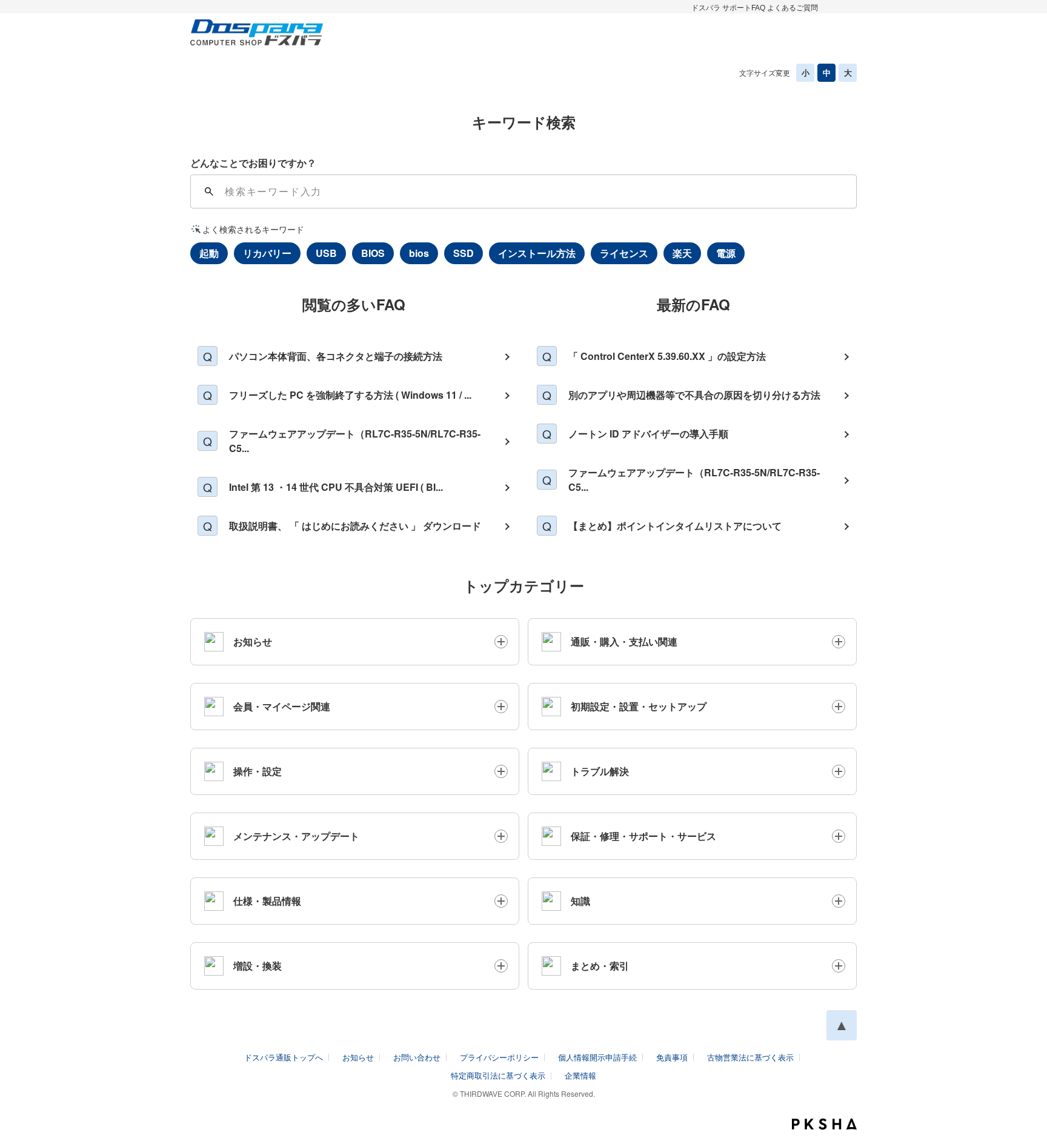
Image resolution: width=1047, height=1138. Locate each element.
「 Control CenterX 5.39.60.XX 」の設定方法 (667, 356)
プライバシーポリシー (499, 1057)
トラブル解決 (600, 771)
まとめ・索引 (600, 966)
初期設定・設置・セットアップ (638, 706)
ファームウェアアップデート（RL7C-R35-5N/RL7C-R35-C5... (354, 441)
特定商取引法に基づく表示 (498, 1075)
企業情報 (580, 1075)
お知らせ (252, 641)
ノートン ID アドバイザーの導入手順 (648, 434)
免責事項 (672, 1057)
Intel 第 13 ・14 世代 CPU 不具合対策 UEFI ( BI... (336, 487)
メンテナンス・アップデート (296, 836)
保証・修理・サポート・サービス (643, 836)
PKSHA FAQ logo (824, 1124)
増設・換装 (257, 966)
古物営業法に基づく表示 (750, 1057)
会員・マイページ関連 (281, 706)
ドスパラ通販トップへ (283, 1057)
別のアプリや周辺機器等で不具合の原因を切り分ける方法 (694, 395)
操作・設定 (257, 771)
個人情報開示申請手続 (597, 1057)
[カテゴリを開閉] (501, 641)
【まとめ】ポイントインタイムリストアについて (675, 526)
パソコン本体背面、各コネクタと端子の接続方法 (335, 356)
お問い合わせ (416, 1057)
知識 (580, 901)
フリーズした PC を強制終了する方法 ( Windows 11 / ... (350, 395)
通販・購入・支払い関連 (624, 641)
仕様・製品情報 (267, 901)
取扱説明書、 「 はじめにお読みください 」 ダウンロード (355, 526)
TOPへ (841, 1025)
